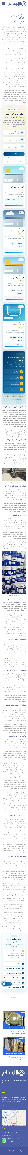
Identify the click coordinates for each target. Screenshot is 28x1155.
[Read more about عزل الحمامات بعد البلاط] (14, 1020)
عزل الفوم (19, 157)
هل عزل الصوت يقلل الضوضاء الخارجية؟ (13, 977)
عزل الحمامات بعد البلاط (18, 1031)
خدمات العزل (22, 1033)
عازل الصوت (19, 602)
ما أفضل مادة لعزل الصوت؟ (16, 963)
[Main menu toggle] (3, 3)
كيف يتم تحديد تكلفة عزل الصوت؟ (14, 987)
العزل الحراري (19, 161)
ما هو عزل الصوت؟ (17, 950)
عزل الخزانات (8, 161)
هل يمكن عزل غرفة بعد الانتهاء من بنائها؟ (13, 973)
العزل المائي (8, 157)
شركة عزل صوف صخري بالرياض (15, 1057)
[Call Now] (4, 984)
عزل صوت (4, 98)
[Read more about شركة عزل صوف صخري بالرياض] (14, 1046)
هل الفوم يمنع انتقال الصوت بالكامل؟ (13, 968)
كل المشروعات (14, 153)
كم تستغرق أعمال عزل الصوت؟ (15, 982)
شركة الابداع (21, 410)
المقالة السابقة (14, 997)
